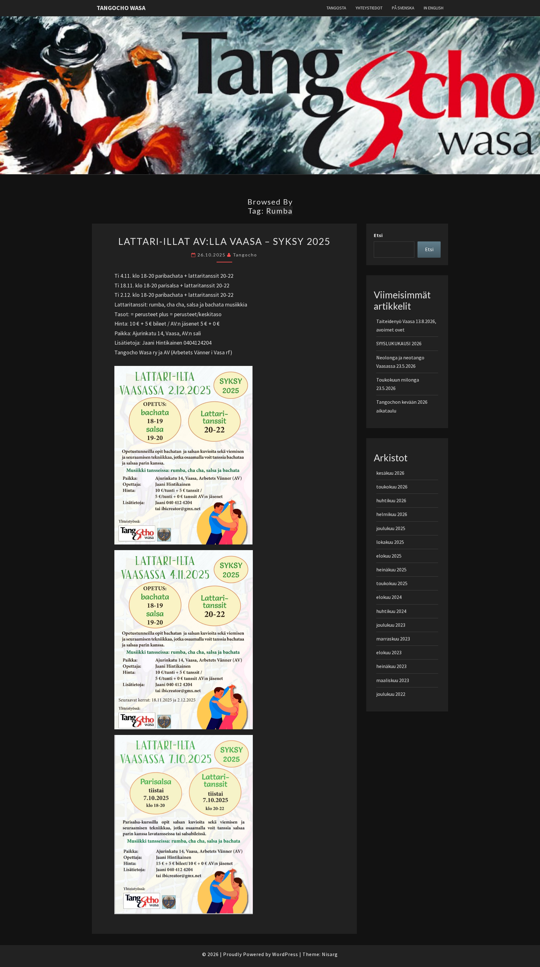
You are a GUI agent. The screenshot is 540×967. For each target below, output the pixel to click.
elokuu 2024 (389, 597)
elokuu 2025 (389, 556)
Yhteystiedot (369, 8)
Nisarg (330, 954)
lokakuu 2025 (390, 542)
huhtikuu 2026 (391, 500)
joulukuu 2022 (390, 694)
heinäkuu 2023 (391, 666)
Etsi (378, 235)
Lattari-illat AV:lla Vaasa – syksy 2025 (224, 241)
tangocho (245, 254)
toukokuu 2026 (392, 487)
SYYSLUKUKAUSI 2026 (399, 343)
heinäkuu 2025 (391, 569)
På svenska (403, 8)
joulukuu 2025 (390, 528)
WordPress (285, 954)
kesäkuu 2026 (390, 473)
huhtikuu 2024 (391, 611)
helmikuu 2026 (391, 514)
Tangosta (336, 8)
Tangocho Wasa (121, 8)
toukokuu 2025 (392, 583)
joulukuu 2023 (390, 625)
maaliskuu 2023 (392, 680)
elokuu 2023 (389, 652)
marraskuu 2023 (393, 638)
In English (433, 8)
